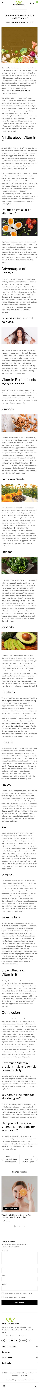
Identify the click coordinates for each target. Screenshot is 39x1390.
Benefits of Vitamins (19, 11)
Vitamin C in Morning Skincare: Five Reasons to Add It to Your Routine (16, 1216)
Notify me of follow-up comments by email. (19, 1293)
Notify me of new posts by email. (15, 1297)
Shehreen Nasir (12, 22)
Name (4, 1267)
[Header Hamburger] (3, 3)
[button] (15, 1226)
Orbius (24, 1375)
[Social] (3, 1340)
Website (4, 1284)
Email (4, 1275)
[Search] (30, 3)
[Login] (33, 3)
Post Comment (19, 1302)
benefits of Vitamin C (20, 91)
